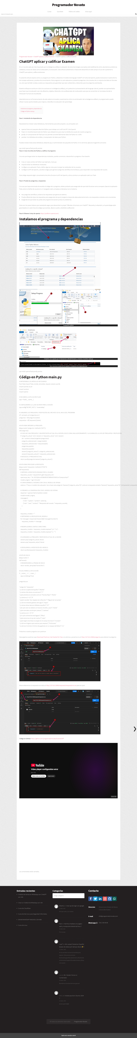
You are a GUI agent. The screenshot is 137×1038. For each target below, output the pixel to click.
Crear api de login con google (75, 906)
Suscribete (60, 12)
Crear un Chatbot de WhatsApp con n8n (30, 903)
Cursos (49, 12)
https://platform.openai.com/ (49, 213)
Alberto (61, 906)
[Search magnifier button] (136, 14)
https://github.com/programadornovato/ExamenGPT (47, 739)
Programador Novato (68, 4)
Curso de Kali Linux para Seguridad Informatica (32, 914)
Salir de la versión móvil (68, 1035)
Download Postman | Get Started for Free (50, 637)
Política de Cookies (74, 12)
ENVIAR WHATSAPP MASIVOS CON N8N (30, 920)
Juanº (61, 944)
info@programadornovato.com (108, 916)
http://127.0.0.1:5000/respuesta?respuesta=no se (61, 685)
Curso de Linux (22, 925)
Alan (60, 924)
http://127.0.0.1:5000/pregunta (91, 637)
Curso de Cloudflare (24, 908)
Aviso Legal (88, 12)
